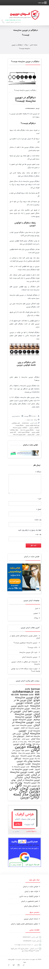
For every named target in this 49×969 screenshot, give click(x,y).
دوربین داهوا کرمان (30, 711)
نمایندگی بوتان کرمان (31, 906)
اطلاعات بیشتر (16, 865)
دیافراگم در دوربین (34, 428)
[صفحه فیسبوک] (9, 965)
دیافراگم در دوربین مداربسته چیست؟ (25, 61)
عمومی (35, 613)
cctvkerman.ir (30, 108)
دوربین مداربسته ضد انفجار (30, 728)
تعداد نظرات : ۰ (29, 420)
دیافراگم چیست (20, 425)
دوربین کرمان (25, 739)
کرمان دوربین (31, 434)
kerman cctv (26, 695)
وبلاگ (26, 45)
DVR (37, 692)
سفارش (17, 831)
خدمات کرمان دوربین (31, 919)
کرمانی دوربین (29, 797)
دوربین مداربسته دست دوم (22, 725)
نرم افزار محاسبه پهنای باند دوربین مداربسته (27, 761)
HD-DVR (15, 694)
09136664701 (27, 941)
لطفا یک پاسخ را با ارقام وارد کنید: (29, 530)
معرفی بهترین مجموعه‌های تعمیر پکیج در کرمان (25, 637)
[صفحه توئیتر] (14, 965)
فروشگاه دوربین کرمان (23, 432)
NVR (37, 695)
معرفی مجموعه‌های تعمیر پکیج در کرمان (24, 924)
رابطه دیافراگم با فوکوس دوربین (25, 224)
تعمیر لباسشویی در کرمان (29, 901)
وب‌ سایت (37, 520)
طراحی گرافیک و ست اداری (28, 896)
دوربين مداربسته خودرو (20, 708)
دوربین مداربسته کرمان (29, 657)
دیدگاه (38, 472)
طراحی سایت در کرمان (30, 886)
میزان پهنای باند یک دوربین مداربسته (25, 757)
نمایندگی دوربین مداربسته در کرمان (27, 779)
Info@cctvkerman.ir (24, 945)
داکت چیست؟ (32, 647)
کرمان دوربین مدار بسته (19, 434)
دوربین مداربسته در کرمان (26, 723)
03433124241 (27, 937)
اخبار (36, 608)
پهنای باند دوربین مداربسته (25, 781)
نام (39, 499)
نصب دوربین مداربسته (28, 765)
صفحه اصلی (33, 45)
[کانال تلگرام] (23, 965)
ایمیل (38, 509)
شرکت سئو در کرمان (31, 891)
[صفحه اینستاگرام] (19, 965)
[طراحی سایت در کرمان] (24, 591)
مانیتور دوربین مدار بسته (26, 753)
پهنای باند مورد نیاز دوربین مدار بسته (25, 784)
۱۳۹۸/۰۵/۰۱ (33, 416)
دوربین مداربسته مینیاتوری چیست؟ (25, 643)
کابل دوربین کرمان (27, 787)
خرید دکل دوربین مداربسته (28, 652)
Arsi (19, 416)
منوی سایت (41, 2)
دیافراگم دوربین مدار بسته (27, 430)
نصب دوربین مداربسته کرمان (28, 776)
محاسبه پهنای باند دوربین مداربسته (25, 754)
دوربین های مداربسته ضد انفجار (26, 735)
